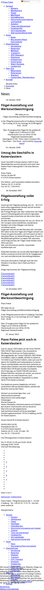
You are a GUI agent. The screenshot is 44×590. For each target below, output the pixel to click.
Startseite (10, 86)
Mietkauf (15, 51)
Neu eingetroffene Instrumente (19, 40)
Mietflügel (15, 15)
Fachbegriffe (16, 28)
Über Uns (10, 68)
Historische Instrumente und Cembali (26, 528)
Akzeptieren (5, 587)
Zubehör (14, 24)
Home (8, 35)
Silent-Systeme (17, 64)
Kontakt (9, 80)
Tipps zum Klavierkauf (20, 26)
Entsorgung (16, 62)
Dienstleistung (12, 44)
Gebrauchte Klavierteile (21, 33)
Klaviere (14, 8)
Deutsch (26, 1)
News (13, 37)
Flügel (13, 13)
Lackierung (16, 66)
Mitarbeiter (16, 71)
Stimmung (15, 57)
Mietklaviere (16, 11)
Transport (15, 53)
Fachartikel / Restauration (23, 77)
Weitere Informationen (9, 589)
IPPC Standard (17, 55)
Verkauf (9, 6)
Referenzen (16, 73)
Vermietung (16, 46)
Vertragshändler (18, 31)
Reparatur (15, 48)
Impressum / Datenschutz (11, 497)
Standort (15, 75)
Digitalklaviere (17, 17)
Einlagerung (16, 60)
